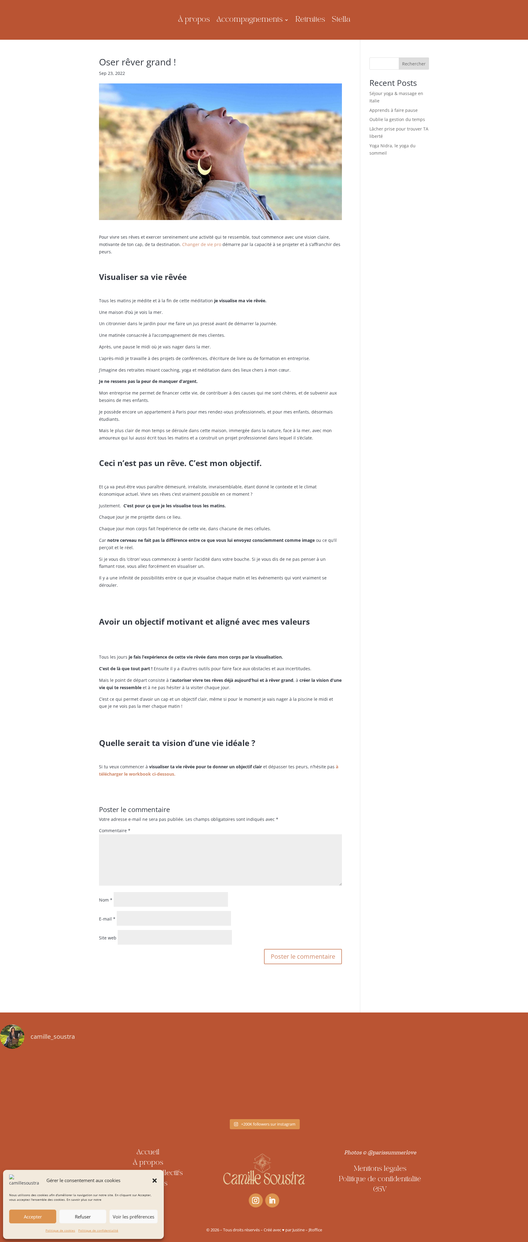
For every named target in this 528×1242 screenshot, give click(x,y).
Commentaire (114, 830)
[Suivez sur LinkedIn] (272, 1200)
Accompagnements (250, 19)
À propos (194, 19)
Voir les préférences (133, 1217)
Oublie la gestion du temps (397, 119)
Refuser (83, 1217)
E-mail (107, 919)
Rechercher (414, 64)
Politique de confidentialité (98, 1230)
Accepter (33, 1217)
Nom (105, 900)
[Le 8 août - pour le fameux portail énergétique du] (476, 1085)
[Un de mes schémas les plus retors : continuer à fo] (370, 1085)
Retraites (310, 19)
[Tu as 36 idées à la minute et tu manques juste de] (264, 1085)
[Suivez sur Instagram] (256, 1200)
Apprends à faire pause (393, 110)
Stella (341, 19)
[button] (155, 1181)
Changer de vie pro (201, 244)
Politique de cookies (60, 1230)
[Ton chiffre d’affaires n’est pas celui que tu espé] (51, 1085)
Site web (107, 938)
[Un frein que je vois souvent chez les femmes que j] (158, 1085)
